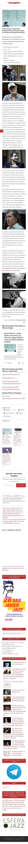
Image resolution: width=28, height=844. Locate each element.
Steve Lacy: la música (17, 681)
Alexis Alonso (13, 499)
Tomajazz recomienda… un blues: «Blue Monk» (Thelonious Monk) (18, 753)
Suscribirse (21, 485)
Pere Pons (17, 501)
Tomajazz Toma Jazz (13, 654)
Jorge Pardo (10, 501)
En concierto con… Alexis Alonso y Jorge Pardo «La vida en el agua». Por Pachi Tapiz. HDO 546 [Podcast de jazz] (17, 439)
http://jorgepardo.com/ (8, 378)
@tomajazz (9, 652)
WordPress (19, 839)
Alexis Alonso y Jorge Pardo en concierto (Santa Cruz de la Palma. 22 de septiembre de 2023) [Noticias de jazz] (6, 458)
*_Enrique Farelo (9, 497)
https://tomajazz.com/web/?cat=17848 (13, 398)
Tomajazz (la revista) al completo (12, 498)
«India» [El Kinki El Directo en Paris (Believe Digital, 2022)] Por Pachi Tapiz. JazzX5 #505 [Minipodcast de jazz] (14, 521)
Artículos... (17, 497)
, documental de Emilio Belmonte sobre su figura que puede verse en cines (13, 268)
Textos (23, 497)
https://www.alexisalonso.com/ (11, 374)
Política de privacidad (7, 838)
